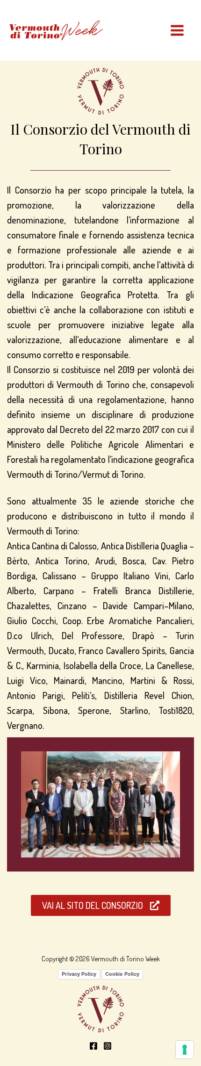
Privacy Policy (79, 974)
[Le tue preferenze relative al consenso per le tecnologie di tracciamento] (185, 1050)
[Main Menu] (177, 30)
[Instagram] (107, 1046)
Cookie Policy (122, 974)
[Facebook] (93, 1046)
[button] (101, 905)
